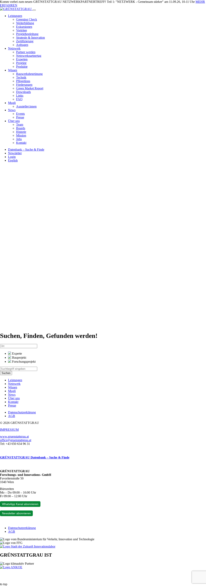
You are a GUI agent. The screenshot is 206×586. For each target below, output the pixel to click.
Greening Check (26, 19)
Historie (21, 132)
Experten (22, 59)
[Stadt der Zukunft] (27, 546)
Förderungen (24, 84)
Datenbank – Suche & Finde (26, 149)
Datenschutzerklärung (22, 412)
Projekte (21, 63)
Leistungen (15, 16)
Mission (21, 135)
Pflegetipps (23, 81)
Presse (20, 117)
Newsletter (15, 153)
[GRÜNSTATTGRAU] (16, 9)
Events (20, 113)
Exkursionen (24, 26)
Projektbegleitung (27, 34)
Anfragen (22, 45)
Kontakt (21, 142)
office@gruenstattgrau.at (15, 440)
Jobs (19, 139)
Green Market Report (29, 88)
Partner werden (25, 52)
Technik (21, 77)
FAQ (19, 99)
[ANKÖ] (11, 567)
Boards (20, 128)
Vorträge (21, 30)
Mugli (12, 103)
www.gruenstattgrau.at (14, 436)
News (11, 110)
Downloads (23, 92)
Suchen (6, 373)
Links (19, 95)
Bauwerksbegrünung (29, 74)
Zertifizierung (24, 41)
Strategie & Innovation (30, 37)
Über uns (14, 121)
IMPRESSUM (9, 429)
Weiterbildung (25, 23)
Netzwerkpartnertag (28, 55)
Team (19, 124)
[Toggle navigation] (34, 10)
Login (12, 156)
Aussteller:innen (26, 106)
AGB (11, 416)
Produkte (22, 66)
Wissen (12, 70)
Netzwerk (14, 48)
